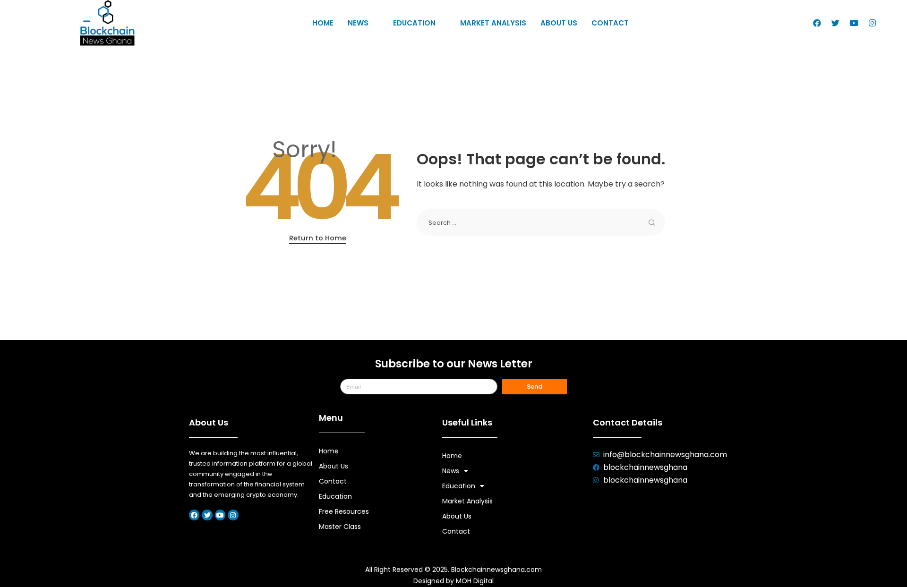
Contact (610, 23)
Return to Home (317, 238)
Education (414, 23)
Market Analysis (493, 23)
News (358, 23)
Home (323, 23)
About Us (558, 23)
